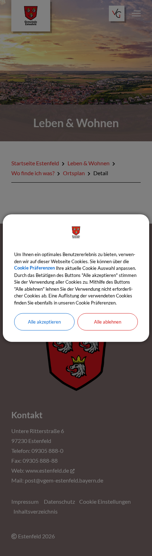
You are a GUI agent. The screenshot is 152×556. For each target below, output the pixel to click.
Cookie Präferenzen (34, 268)
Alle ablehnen (107, 322)
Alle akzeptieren (44, 322)
